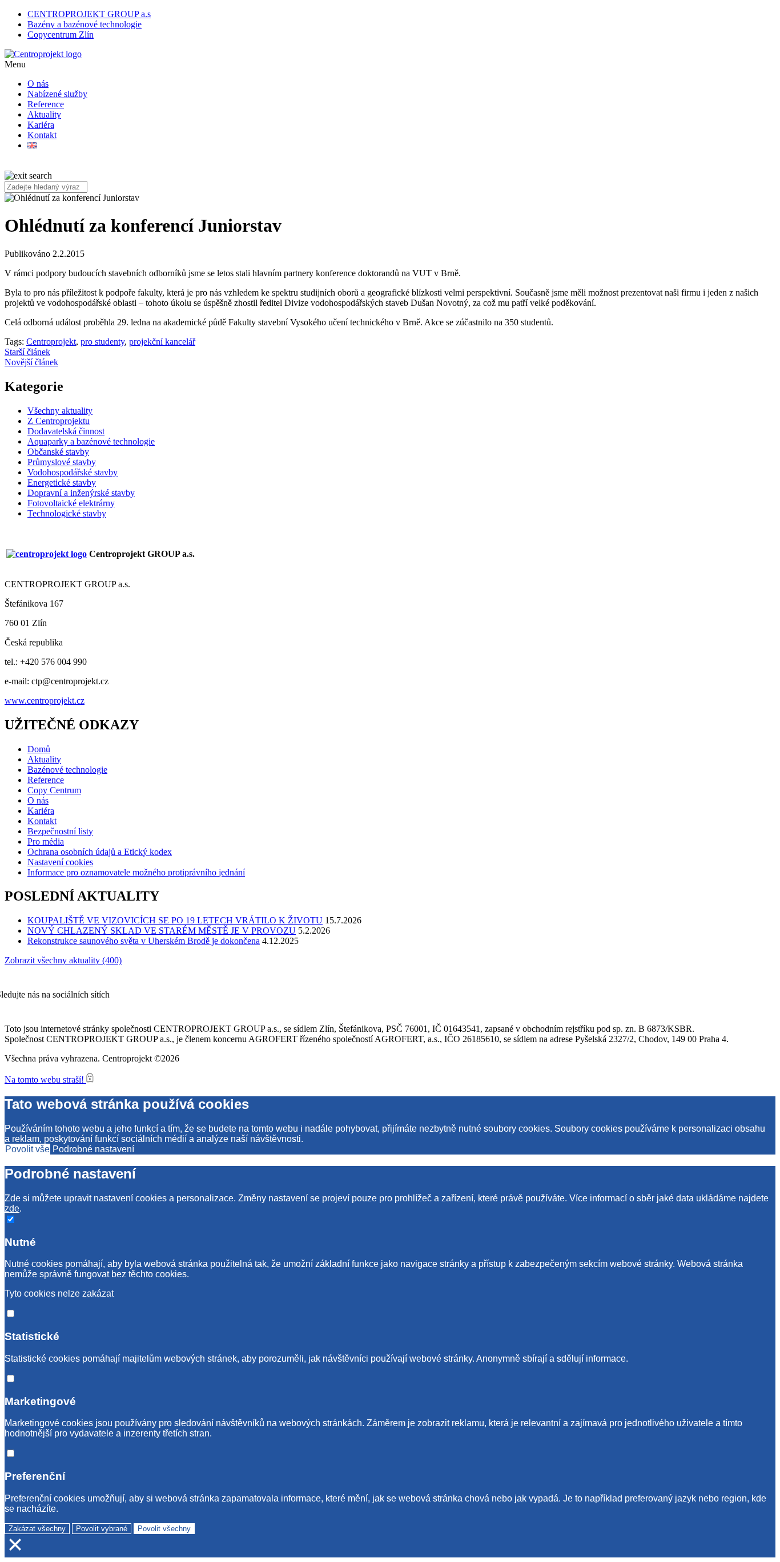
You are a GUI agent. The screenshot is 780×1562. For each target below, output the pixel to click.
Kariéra (40, 125)
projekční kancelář (162, 341)
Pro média (45, 841)
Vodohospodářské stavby (72, 472)
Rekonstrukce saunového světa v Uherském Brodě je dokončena (143, 941)
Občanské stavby (58, 452)
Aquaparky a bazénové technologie (91, 441)
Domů (38, 749)
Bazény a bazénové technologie (84, 24)
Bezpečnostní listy (60, 831)
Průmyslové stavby (61, 462)
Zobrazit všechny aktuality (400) (63, 960)
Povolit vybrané (101, 1528)
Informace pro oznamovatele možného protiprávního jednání (136, 872)
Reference (45, 104)
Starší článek (27, 352)
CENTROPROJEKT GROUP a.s (89, 14)
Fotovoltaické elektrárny (71, 503)
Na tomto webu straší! (45, 1079)
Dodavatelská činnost (65, 431)
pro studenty (102, 341)
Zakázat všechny (37, 1528)
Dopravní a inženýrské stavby (81, 493)
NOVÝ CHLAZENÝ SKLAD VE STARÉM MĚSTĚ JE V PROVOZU (161, 930)
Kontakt (42, 135)
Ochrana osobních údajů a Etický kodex (99, 852)
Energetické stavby (61, 482)
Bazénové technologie (67, 769)
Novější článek (31, 362)
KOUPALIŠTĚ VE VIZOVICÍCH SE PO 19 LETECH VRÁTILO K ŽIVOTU (175, 920)
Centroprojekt (51, 341)
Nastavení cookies (60, 862)
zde (12, 1208)
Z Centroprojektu (58, 421)
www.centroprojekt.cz (45, 700)
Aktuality (44, 114)
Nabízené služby (57, 94)
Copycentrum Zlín (60, 34)
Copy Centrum (54, 790)
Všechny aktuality (60, 410)
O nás (38, 83)
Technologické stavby (66, 513)
